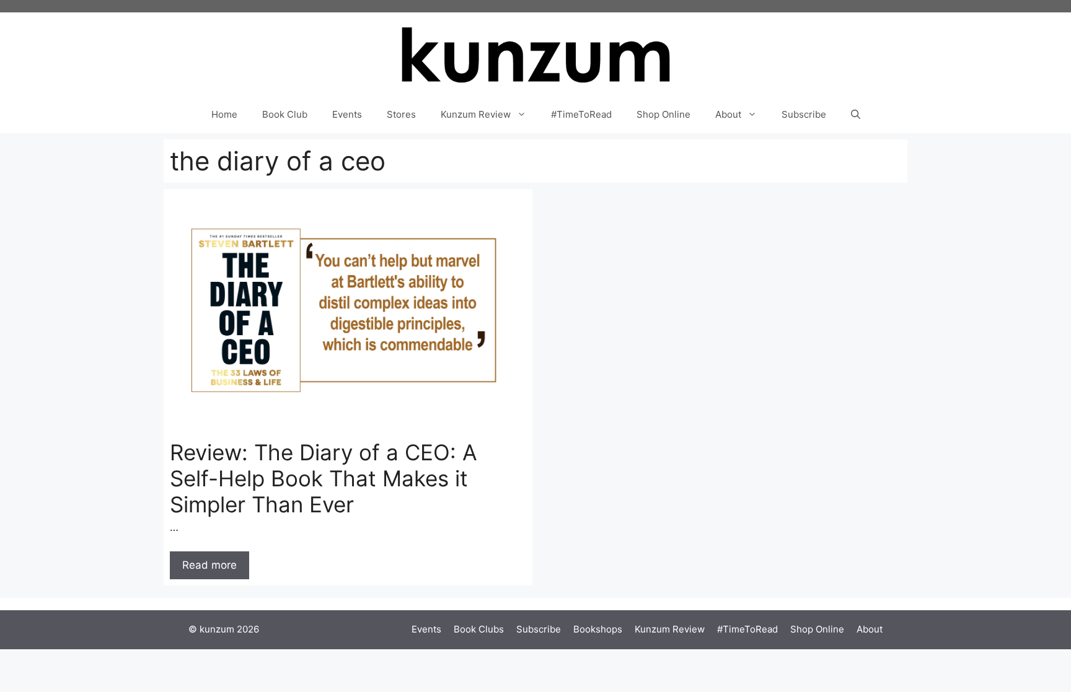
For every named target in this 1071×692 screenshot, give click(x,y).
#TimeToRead (581, 114)
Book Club (284, 114)
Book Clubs (479, 629)
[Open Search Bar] (856, 114)
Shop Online (663, 114)
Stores (401, 114)
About (728, 114)
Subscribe (804, 114)
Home (224, 114)
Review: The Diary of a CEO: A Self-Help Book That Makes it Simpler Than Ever (323, 478)
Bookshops (597, 629)
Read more (209, 565)
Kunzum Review (476, 114)
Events (347, 114)
